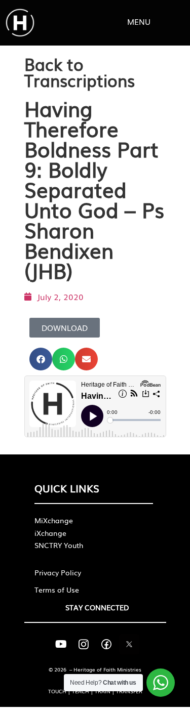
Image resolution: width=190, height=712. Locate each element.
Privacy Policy (57, 572)
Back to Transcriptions (79, 72)
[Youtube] (61, 644)
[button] (40, 359)
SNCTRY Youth (58, 545)
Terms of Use (56, 589)
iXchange (50, 533)
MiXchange (53, 520)
